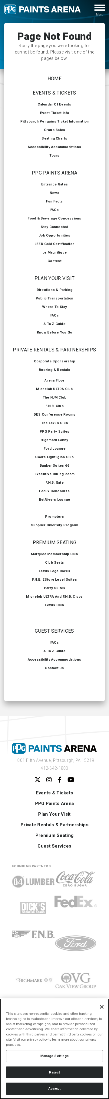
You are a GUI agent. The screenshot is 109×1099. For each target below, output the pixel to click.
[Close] (101, 1007)
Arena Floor (54, 380)
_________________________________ (54, 613)
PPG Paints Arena (54, 173)
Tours (54, 155)
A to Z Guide (54, 324)
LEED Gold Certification (54, 244)
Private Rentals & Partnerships (54, 350)
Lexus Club (54, 605)
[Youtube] (71, 780)
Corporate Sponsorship (54, 361)
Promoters (54, 516)
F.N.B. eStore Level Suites (54, 579)
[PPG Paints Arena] (42, 11)
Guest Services (54, 631)
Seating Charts (54, 138)
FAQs (54, 210)
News (54, 193)
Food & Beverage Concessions (54, 218)
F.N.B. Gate (54, 482)
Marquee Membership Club (54, 554)
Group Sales (54, 130)
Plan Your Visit (55, 278)
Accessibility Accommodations (54, 147)
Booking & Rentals (54, 370)
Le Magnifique (54, 252)
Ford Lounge (54, 448)
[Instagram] (49, 780)
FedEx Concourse (54, 491)
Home (54, 78)
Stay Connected (54, 227)
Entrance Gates (54, 184)
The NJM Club (55, 397)
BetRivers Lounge (54, 499)
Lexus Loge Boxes (54, 571)
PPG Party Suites (55, 431)
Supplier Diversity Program (54, 525)
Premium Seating (55, 542)
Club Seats (54, 562)
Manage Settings (54, 1056)
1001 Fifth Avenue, (54, 760)
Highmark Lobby (54, 440)
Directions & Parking (55, 290)
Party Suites (54, 588)
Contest (54, 261)
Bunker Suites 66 (55, 465)
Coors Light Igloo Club (54, 457)
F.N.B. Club (54, 406)
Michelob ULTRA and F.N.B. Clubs (54, 596)
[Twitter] (38, 780)
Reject (54, 1072)
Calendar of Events (54, 104)
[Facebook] (59, 780)
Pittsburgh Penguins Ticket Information (54, 121)
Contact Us (54, 668)
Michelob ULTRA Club (54, 389)
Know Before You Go (54, 332)
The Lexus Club (54, 423)
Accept (54, 1088)
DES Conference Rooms (55, 414)
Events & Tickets (54, 93)
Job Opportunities (54, 235)
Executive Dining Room (55, 474)
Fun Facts (54, 201)
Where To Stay (54, 307)
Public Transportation (55, 298)
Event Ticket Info (54, 113)
